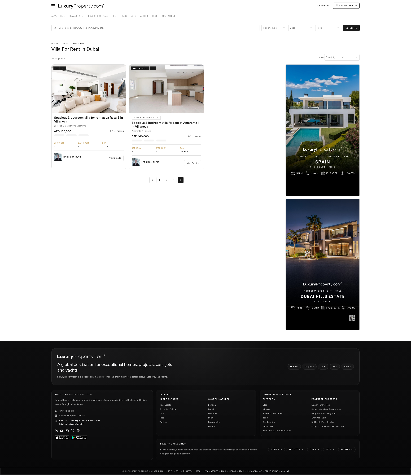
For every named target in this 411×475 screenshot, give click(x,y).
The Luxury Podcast (273, 413)
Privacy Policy (254, 471)
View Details (115, 158)
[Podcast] (78, 430)
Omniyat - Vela (318, 417)
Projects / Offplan (168, 409)
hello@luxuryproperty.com (72, 415)
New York (212, 413)
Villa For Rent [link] (78, 43)
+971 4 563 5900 (66, 411)
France (211, 426)
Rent (115, 16)
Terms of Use (271, 471)
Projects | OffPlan (97, 16)
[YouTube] (61, 430)
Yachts (144, 16)
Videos (266, 409)
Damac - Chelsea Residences (326, 409)
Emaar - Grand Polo (320, 404)
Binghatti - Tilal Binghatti (323, 413)
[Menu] (53, 5)
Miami (211, 417)
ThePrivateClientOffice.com (277, 430)
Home (54, 43)
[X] (72, 430)
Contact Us (168, 16)
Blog (155, 16)
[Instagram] (67, 430)
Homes (294, 366)
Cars (124, 16)
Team (265, 417)
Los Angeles (214, 422)
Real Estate (76, 16)
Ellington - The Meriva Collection (327, 426)
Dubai (65, 43)
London (212, 404)
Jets (133, 16)
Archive (285, 471)
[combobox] (157, 28)
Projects (309, 366)
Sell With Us (322, 5)
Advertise (57, 16)
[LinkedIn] (56, 430)
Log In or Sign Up (348, 5)
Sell (178, 471)
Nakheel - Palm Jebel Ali (323, 422)
